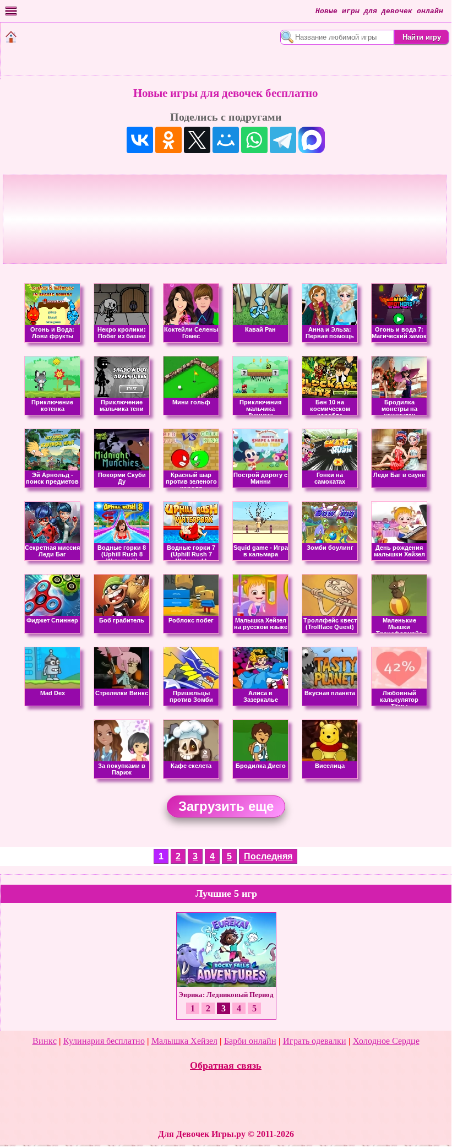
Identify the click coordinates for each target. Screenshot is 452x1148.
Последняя (268, 856)
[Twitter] (197, 140)
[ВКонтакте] (140, 140)
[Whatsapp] (254, 140)
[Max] (311, 140)
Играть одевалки (314, 1041)
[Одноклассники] (168, 140)
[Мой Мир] (226, 140)
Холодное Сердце (386, 1041)
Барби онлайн (250, 1041)
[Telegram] (283, 140)
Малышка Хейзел (184, 1041)
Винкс (44, 1041)
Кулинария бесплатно (104, 1041)
